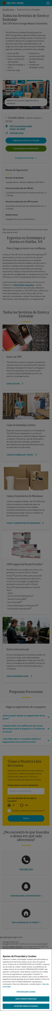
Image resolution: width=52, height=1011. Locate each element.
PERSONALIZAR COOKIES (26, 992)
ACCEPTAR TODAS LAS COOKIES (26, 1006)
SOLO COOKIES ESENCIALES (26, 999)
